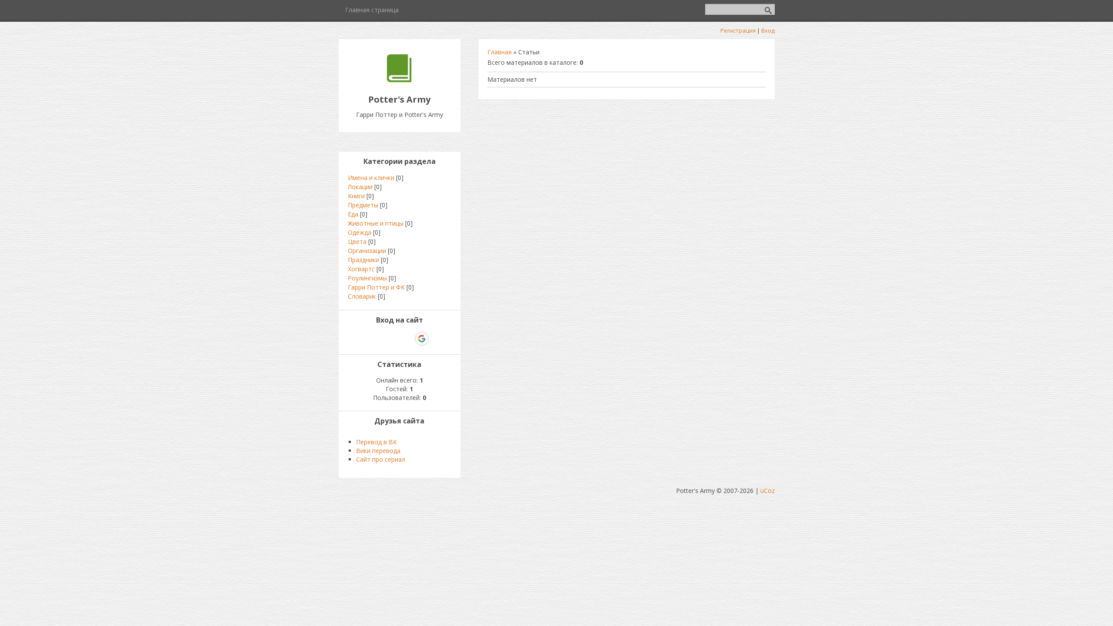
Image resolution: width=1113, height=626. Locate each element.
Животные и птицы (375, 223)
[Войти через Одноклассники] (436, 338)
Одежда (359, 232)
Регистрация (738, 30)
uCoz (767, 490)
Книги (356, 196)
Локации (360, 187)
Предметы (363, 205)
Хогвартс (361, 269)
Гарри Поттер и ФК (376, 287)
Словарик (362, 296)
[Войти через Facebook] (391, 338)
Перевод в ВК (376, 442)
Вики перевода (378, 450)
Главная (499, 52)
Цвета (357, 241)
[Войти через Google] (422, 339)
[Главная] (399, 80)
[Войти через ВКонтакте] (376, 338)
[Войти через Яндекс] (406, 338)
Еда (353, 214)
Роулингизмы (367, 278)
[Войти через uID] (362, 338)
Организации (367, 250)
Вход (768, 30)
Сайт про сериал (380, 459)
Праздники (363, 260)
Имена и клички (371, 177)
